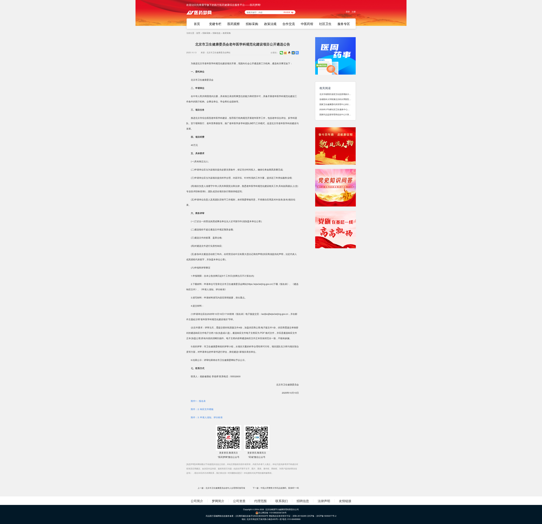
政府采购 (227, 32)
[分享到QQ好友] (289, 52)
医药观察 (233, 23)
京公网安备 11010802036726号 (272, 512)
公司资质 (239, 501)
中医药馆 (307, 23)
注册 (354, 11)
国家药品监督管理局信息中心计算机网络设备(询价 (335, 114)
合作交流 (288, 23)
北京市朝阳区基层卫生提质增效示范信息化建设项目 (335, 94)
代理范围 (260, 501)
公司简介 (197, 501)
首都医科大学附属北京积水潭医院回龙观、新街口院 (335, 99)
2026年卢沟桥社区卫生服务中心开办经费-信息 (334, 109)
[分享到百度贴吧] (297, 52)
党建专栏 (215, 23)
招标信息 (216, 32)
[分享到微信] (281, 52)
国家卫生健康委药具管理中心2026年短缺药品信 (334, 104)
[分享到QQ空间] (293, 52)
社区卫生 (325, 23)
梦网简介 (218, 501)
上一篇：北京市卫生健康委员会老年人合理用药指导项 (221, 487)
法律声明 (324, 501)
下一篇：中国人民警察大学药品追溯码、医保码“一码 (276, 487)
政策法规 (270, 23)
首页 (197, 23)
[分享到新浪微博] (285, 52)
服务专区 (343, 23)
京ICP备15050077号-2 (326, 515)
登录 (348, 11)
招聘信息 (303, 501)
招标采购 (252, 23)
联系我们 (281, 501)
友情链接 (345, 501)
